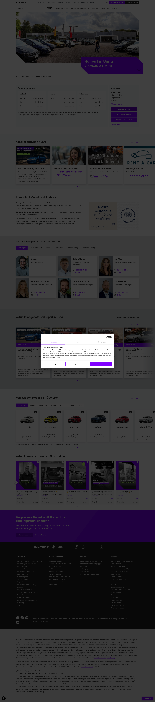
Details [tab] (78, 342)
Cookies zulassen (101, 364)
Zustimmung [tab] (53, 342)
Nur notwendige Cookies (54, 364)
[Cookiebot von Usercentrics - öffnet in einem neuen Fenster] (105, 337)
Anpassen (76, 364)
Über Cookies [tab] (102, 342)
